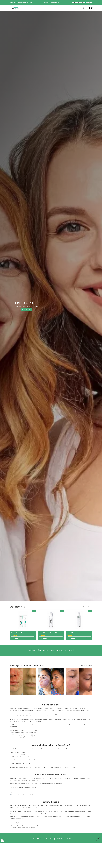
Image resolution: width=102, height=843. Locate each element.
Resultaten (32, 8)
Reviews (39, 8)
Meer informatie (85, 665)
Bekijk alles (86, 607)
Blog (51, 8)
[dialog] (2, 840)
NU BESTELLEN (26, 309)
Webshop (25, 8)
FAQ (47, 8)
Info (44, 8)
